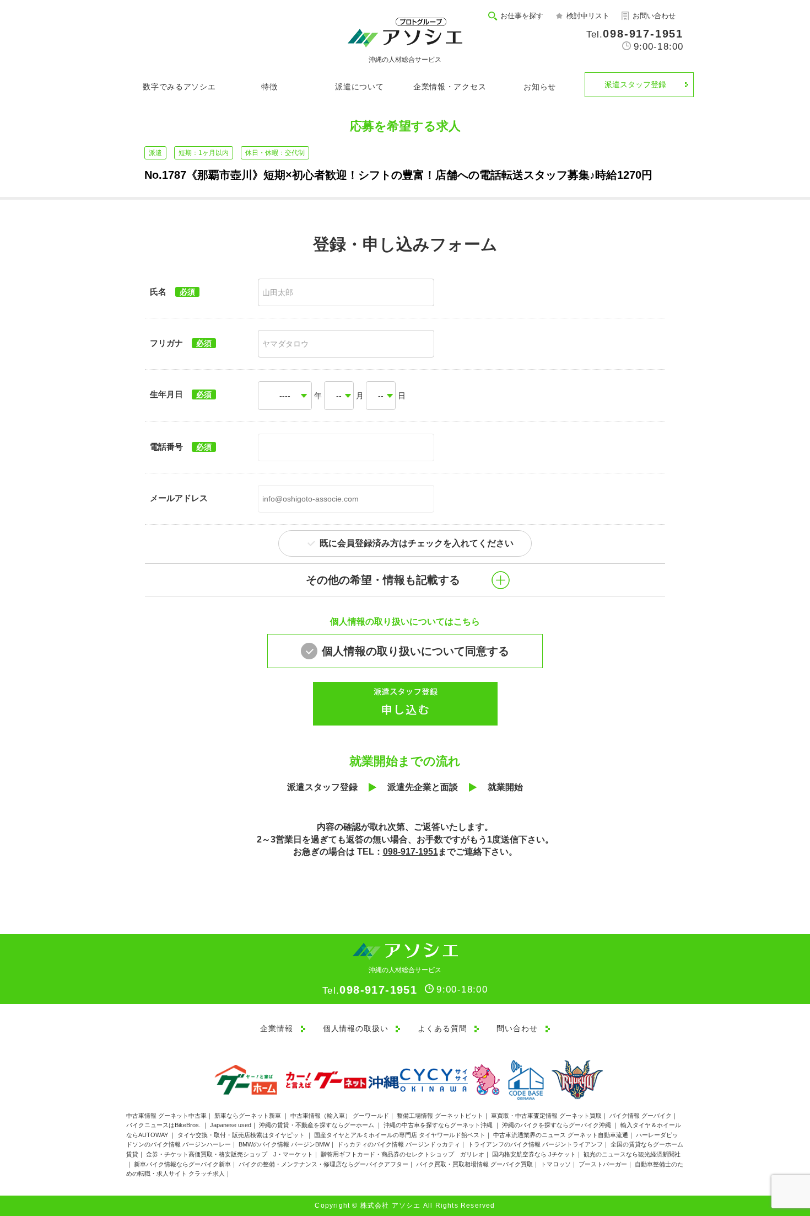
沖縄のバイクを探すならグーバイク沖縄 (557, 1125)
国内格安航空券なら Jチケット (534, 1154)
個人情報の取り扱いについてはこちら (405, 621)
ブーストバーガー (603, 1164)
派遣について (359, 86)
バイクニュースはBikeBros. (164, 1125)
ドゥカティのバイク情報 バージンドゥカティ (398, 1144)
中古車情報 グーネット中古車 (166, 1115)
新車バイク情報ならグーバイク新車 (182, 1164)
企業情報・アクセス (449, 86)
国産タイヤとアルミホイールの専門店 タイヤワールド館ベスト (399, 1135)
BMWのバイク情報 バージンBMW (284, 1144)
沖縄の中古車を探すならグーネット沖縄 (439, 1125)
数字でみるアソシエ (179, 86)
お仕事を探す (521, 16)
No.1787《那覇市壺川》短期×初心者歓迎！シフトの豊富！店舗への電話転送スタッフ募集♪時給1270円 (398, 175)
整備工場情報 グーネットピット (440, 1115)
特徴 (269, 86)
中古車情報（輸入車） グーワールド (339, 1115)
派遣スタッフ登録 (635, 84)
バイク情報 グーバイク (640, 1115)
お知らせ (539, 86)
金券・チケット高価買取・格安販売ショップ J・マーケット (229, 1154)
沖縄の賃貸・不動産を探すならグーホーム (317, 1125)
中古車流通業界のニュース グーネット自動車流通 (560, 1135)
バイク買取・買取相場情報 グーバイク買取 (474, 1164)
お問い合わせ (654, 16)
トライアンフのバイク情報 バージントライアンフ (535, 1144)
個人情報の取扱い (355, 1028)
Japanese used (230, 1125)
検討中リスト (587, 16)
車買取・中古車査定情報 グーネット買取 (546, 1115)
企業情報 (276, 1028)
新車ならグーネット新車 (248, 1115)
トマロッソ (556, 1164)
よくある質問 (442, 1028)
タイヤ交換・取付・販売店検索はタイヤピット (241, 1135)
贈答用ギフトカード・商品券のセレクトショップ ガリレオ (402, 1154)
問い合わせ (516, 1028)
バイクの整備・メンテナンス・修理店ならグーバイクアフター (323, 1164)
